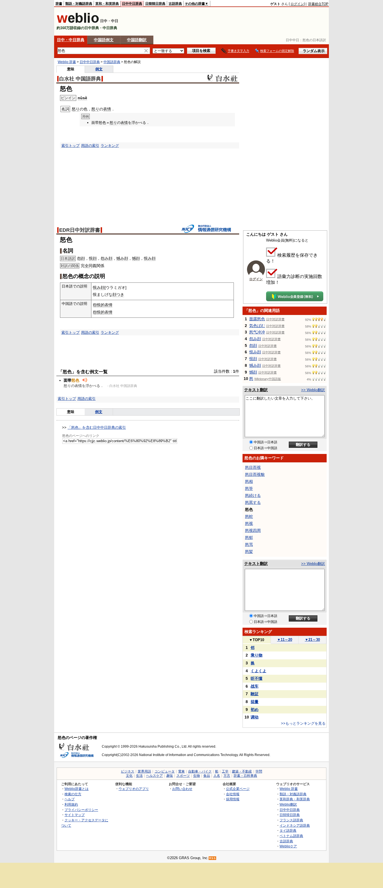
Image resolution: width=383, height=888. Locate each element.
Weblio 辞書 (67, 62)
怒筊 (249, 488)
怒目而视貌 (255, 474)
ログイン (297, 4)
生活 (139, 775)
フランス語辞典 (291, 820)
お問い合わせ (182, 788)
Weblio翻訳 (288, 804)
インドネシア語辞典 (295, 825)
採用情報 (232, 799)
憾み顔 (122, 258)
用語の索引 (90, 145)
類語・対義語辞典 (78, 3)
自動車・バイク (200, 771)
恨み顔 (150, 258)
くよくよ (258, 671)
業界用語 (144, 771)
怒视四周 (253, 530)
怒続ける (253, 495)
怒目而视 (253, 467)
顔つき (118, 294)
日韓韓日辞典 (155, 3)
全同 (89, 265)
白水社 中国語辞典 (80, 79)
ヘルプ (69, 799)
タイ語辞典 (288, 830)
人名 (216, 775)
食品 (206, 775)
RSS (212, 858)
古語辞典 (175, 3)
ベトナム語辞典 (291, 836)
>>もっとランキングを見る (303, 723)
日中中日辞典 (132, 3)
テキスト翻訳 (256, 390)
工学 (225, 771)
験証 (255, 694)
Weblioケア (288, 846)
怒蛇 (249, 516)
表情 (107, 109)
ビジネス (127, 771)
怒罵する (253, 502)
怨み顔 (106, 258)
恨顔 (93, 258)
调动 (255, 717)
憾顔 (136, 258)
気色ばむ (257, 325)
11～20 (284, 639)
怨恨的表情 (102, 305)
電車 (181, 771)
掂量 (255, 701)
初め (255, 709)
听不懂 (256, 678)
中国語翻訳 (137, 40)
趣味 (169, 775)
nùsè (82, 98)
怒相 (249, 481)
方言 (226, 775)
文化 (129, 775)
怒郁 (249, 537)
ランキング (110, 145)
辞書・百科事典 (245, 775)
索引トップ (70, 145)
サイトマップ (74, 815)
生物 (196, 775)
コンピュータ (164, 771)
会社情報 (232, 794)
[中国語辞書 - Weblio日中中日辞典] (78, 22)
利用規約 (71, 804)
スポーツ (183, 775)
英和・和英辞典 (107, 3)
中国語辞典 (111, 62)
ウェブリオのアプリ (134, 788)
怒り (76, 109)
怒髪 (249, 551)
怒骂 (249, 544)
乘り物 (256, 655)
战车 (255, 686)
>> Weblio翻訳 (313, 390)
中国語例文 (104, 40)
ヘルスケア (154, 775)
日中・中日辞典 (70, 40)
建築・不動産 (242, 771)
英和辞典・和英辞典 (295, 799)
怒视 (249, 523)
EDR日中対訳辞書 (79, 230)
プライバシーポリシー (81, 810)
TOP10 (256, 640)
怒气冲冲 (257, 332)
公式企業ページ (238, 788)
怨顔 (81, 258)
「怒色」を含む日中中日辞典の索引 (97, 427)
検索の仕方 (72, 794)
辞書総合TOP (318, 4)
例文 (99, 69)
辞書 (59, 3)
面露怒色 (257, 319)
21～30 (312, 639)
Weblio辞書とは (76, 788)
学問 (258, 771)
